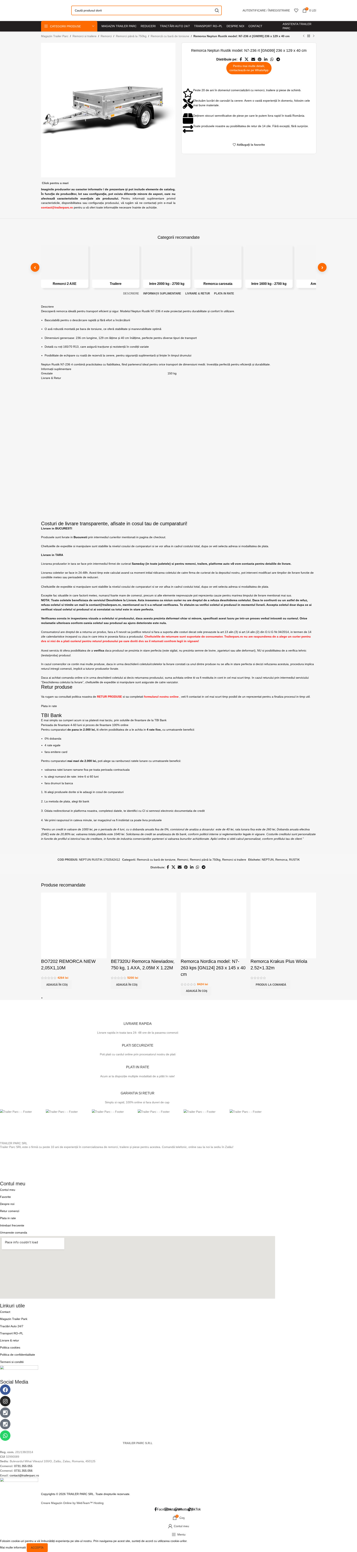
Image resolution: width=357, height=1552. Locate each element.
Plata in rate (8, 1218)
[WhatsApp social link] (272, 59)
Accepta (37, 1547)
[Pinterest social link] (259, 59)
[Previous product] (303, 36)
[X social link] (246, 59)
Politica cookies (10, 1347)
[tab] (131, 293)
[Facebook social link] (240, 59)
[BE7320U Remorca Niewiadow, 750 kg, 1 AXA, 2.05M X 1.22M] (144, 925)
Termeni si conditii (12, 1362)
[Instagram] (5, 1401)
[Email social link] (253, 59)
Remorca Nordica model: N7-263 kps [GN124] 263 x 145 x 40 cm (213, 968)
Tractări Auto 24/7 (11, 1326)
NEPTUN (268, 859)
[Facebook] (5, 1389)
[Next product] (313, 36)
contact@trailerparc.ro (24, 1475)
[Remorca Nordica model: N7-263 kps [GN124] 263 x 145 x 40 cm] (213, 925)
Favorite (5, 1196)
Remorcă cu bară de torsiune (170, 36)
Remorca (281, 859)
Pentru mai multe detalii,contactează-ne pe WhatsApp (248, 68)
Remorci (106, 36)
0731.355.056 (23, 1470)
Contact (5, 1311)
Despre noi (7, 1204)
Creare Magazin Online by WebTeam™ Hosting (72, 1503)
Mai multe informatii (13, 1547)
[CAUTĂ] (217, 10)
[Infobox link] (137, 1022)
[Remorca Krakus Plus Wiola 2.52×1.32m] (283, 925)
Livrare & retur (9, 1340)
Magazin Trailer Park (13, 1319)
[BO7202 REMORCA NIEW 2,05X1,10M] (74, 925)
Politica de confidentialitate (17, 1354)
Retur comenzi (9, 1211)
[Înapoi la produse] (308, 36)
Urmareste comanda (13, 1232)
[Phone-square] (5, 1412)
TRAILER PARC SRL (13, 1143)
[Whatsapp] (5, 1435)
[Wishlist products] (296, 10)
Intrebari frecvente (12, 1225)
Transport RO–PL (11, 1333)
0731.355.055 (23, 1466)
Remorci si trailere (84, 36)
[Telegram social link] (278, 59)
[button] (56, 984)
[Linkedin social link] (266, 59)
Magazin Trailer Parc (54, 36)
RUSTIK (294, 859)
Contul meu (7, 1189)
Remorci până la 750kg (131, 36)
